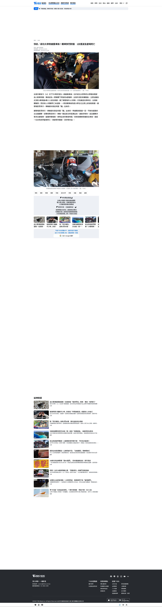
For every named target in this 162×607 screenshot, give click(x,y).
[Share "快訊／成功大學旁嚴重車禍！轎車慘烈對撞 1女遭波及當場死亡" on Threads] (39, 605)
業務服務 (123, 588)
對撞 (57, 193)
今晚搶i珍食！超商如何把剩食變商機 (66, 212)
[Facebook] (111, 576)
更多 (121, 3)
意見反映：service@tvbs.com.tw (41, 584)
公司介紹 (114, 584)
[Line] (114, 576)
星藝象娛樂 (115, 593)
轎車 (52, 193)
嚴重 (85, 193)
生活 (100, 3)
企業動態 (114, 586)
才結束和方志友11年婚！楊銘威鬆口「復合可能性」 (52, 8)
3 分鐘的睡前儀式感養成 (66, 204)
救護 (80, 193)
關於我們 (91, 584)
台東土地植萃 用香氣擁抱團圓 (66, 200)
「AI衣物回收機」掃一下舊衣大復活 (66, 214)
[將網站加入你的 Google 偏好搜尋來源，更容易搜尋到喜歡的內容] (66, 235)
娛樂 (108, 3)
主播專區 (114, 591)
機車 (41, 193)
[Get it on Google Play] (124, 600)
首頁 (92, 3)
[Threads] (117, 576)
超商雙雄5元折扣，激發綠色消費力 (66, 210)
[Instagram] (121, 576)
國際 (112, 3)
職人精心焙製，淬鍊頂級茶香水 (66, 202)
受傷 (70, 193)
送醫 (75, 193)
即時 (96, 3)
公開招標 (123, 586)
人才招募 (114, 588)
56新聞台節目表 (93, 586)
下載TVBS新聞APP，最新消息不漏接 (66, 230)
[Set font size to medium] (123, 605)
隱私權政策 (103, 584)
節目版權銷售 (124, 584)
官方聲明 (123, 591)
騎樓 (46, 193)
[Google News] (128, 576)
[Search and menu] (126, 3)
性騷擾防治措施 (104, 586)
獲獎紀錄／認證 (125, 593)
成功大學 (63, 193)
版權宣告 (102, 591)
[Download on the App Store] (112, 600)
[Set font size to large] (126, 605)
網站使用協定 (103, 588)
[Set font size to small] (120, 605)
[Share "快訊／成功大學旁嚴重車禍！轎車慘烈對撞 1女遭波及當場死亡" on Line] (35, 605)
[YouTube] (124, 576)
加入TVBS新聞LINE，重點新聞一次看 (66, 233)
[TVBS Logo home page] (40, 3)
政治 (104, 3)
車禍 (36, 193)
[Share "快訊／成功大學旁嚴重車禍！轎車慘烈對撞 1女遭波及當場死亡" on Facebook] (42, 605)
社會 (116, 3)
